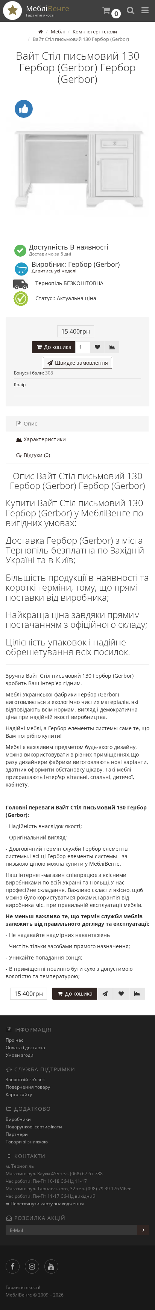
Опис (29, 423)
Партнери (17, 1134)
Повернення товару (28, 1087)
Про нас (14, 1040)
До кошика (57, 346)
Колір (20, 384)
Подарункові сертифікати (34, 1127)
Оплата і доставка (25, 1047)
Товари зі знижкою (27, 1142)
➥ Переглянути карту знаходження (45, 1203)
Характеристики (44, 439)
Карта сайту (19, 1094)
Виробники (18, 1119)
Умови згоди (19, 1055)
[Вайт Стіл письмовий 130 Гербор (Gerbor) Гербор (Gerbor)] (77, 164)
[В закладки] (97, 347)
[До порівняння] (112, 347)
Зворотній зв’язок (25, 1079)
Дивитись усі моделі (54, 271)
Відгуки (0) (36, 455)
